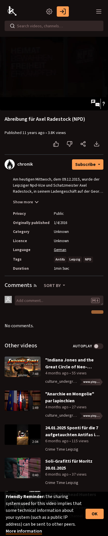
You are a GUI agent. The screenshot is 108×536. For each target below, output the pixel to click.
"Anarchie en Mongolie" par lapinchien (69, 397)
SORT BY (53, 285)
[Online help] (104, 104)
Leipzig (74, 259)
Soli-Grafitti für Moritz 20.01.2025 (68, 464)
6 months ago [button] (57, 441)
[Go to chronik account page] (10, 164)
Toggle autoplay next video (98, 346)
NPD (88, 259)
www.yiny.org (92, 382)
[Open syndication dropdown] (35, 285)
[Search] (12, 26)
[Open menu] (99, 11)
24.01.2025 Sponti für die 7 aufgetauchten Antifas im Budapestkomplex (72, 431)
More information (24, 531)
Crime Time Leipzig (61, 449)
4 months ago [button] (57, 373)
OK (95, 514)
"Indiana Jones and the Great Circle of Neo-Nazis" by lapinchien (69, 363)
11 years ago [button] (34, 133)
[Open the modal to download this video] (96, 144)
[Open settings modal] (49, 11)
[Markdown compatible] (95, 300)
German (60, 249)
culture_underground (63, 381)
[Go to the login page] (63, 11)
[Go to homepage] (13, 11)
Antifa (60, 259)
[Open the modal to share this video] (83, 144)
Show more (23, 202)
